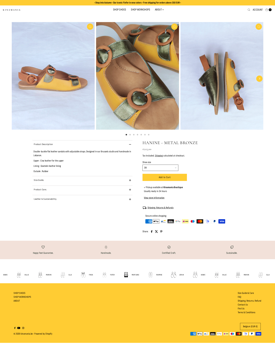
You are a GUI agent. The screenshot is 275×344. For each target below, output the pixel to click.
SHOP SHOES (119, 9)
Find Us (241, 308)
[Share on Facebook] (152, 231)
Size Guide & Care (246, 293)
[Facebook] (14, 328)
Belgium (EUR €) (250, 326)
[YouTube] (18, 328)
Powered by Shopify (43, 333)
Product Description (43, 144)
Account (258, 9)
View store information (154, 197)
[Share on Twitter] (156, 231)
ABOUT (158, 9)
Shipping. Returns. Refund (249, 300)
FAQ (239, 296)
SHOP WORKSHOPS (140, 9)
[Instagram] (23, 328)
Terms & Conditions (246, 312)
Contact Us (243, 304)
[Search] (249, 9)
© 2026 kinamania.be (23, 333)
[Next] (259, 79)
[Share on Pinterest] (161, 231)
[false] (43, 246)
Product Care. (40, 189)
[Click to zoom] (90, 26)
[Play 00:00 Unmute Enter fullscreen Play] (137, 78)
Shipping (159, 155)
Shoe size (147, 162)
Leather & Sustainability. (45, 199)
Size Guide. (39, 180)
